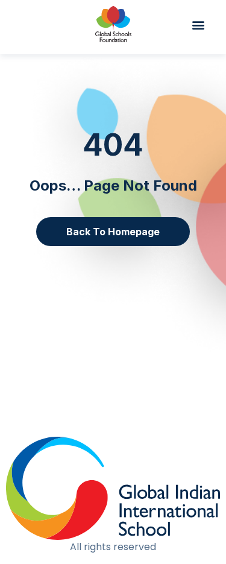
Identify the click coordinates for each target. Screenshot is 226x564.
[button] (204, 24)
